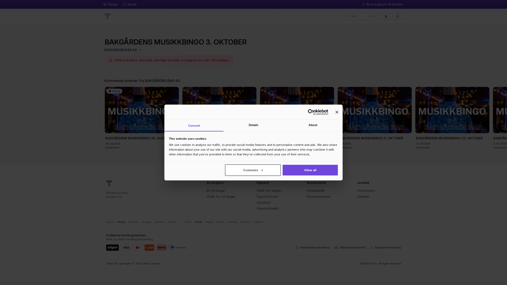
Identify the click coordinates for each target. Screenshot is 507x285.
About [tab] (313, 125)
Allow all (310, 170)
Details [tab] (253, 125)
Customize (250, 170)
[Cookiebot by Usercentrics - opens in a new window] (311, 112)
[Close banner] (336, 112)
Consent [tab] (194, 125)
